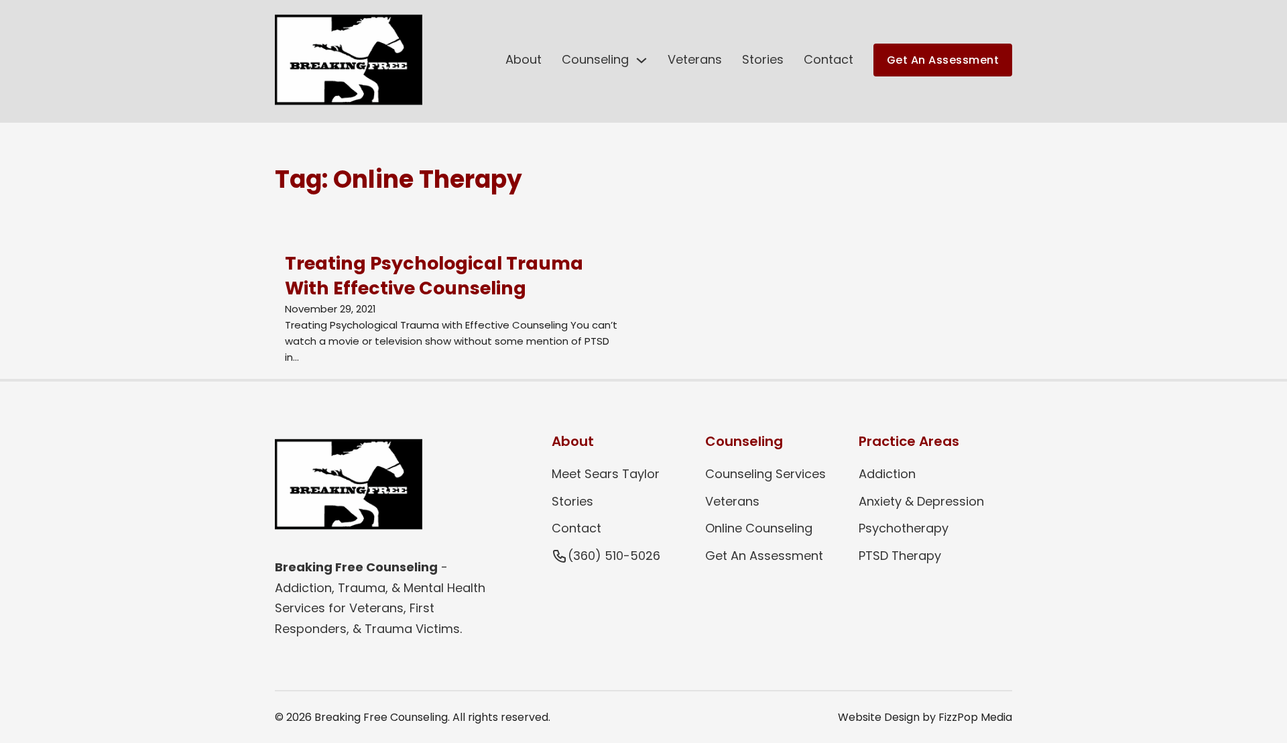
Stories (763, 59)
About (523, 59)
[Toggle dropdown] (641, 60)
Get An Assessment (943, 60)
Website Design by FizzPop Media (925, 717)
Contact (828, 59)
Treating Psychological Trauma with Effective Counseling (434, 276)
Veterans (695, 59)
